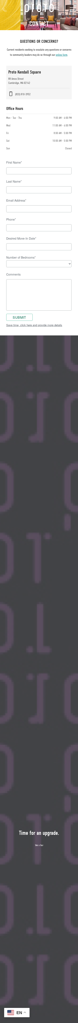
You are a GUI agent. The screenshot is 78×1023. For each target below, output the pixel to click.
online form (61, 54)
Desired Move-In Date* (21, 238)
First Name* (14, 162)
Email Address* (16, 200)
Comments (13, 274)
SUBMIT (19, 317)
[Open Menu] (73, 9)
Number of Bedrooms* (21, 257)
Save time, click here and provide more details (34, 325)
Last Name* (14, 181)
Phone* (11, 219)
